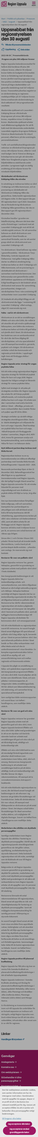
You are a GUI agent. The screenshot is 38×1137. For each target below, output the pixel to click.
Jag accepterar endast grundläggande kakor (19, 1130)
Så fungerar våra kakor (11, 1118)
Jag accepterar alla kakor (19, 1124)
